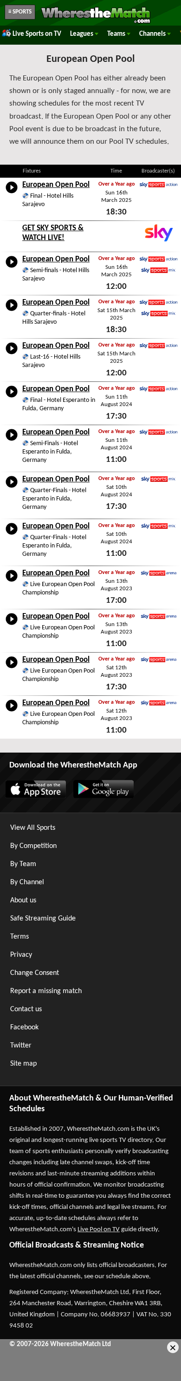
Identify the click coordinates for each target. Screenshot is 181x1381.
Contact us (26, 1009)
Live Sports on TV (37, 34)
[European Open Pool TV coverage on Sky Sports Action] (158, 184)
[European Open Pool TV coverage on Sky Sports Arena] (158, 573)
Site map (23, 1063)
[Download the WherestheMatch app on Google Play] (103, 796)
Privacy (21, 955)
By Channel (27, 882)
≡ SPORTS (20, 12)
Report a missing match (46, 991)
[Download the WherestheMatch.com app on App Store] (35, 796)
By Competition (33, 846)
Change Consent (34, 973)
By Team (23, 864)
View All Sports (32, 828)
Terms (19, 937)
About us (23, 900)
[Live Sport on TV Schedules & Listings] (95, 22)
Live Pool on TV (99, 1229)
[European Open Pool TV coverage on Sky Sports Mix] (158, 270)
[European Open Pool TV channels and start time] (12, 193)
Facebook (24, 1027)
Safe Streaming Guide (43, 918)
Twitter (21, 1045)
